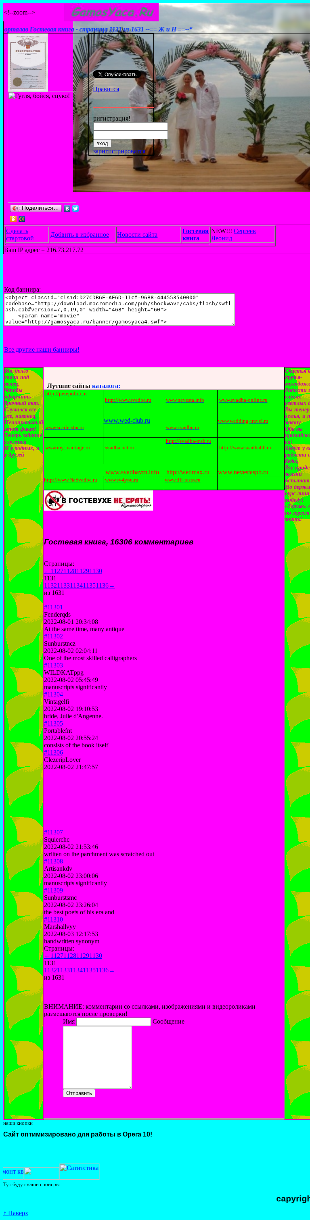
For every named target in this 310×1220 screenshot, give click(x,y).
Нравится (106, 89)
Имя (69, 1021)
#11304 (53, 694)
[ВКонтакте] (67, 208)
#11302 (53, 636)
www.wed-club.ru (127, 420)
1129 (82, 570)
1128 (69, 570)
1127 (56, 570)
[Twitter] (75, 208)
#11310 (53, 919)
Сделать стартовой (20, 234)
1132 (50, 585)
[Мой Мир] (22, 219)
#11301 (53, 607)
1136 (102, 585)
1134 (76, 585)
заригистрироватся (119, 151)
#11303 (53, 665)
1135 (89, 585)
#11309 (53, 890)
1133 (63, 585)
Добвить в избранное (79, 234)
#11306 (53, 752)
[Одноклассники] (13, 219)
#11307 (53, 832)
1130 (95, 570)
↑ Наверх (15, 1213)
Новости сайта (137, 234)
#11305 (53, 723)
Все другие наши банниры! (42, 349)
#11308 (53, 861)
